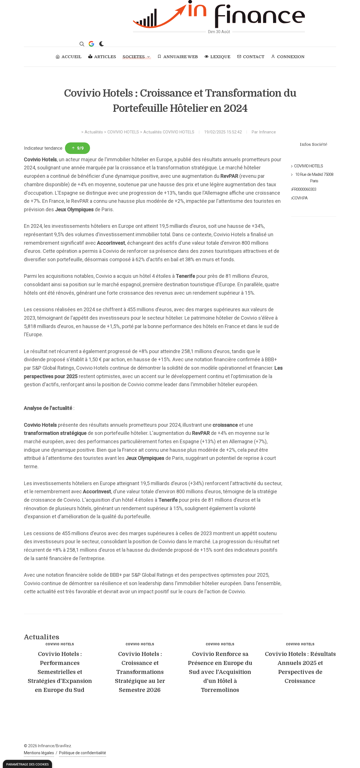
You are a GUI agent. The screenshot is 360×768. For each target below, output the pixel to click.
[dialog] (27, 764)
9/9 (80, 148)
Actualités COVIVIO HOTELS (168, 132)
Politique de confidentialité (82, 753)
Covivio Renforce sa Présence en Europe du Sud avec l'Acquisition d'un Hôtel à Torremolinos (220, 672)
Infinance (267, 132)
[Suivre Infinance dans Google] (91, 44)
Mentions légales (39, 753)
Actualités (94, 132)
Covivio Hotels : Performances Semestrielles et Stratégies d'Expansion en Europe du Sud (60, 672)
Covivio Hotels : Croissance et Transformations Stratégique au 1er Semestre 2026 (140, 672)
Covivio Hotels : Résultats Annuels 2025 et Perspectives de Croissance (300, 667)
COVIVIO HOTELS (123, 132)
